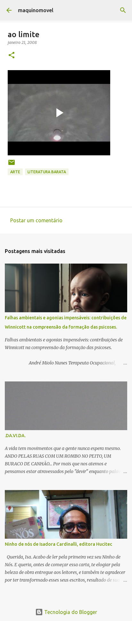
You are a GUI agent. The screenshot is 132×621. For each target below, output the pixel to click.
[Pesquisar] (123, 10)
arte (15, 172)
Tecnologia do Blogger (70, 612)
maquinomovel (36, 10)
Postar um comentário (36, 220)
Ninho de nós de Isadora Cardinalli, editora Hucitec (58, 544)
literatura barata (47, 172)
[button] (11, 55)
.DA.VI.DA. (15, 435)
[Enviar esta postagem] (11, 165)
